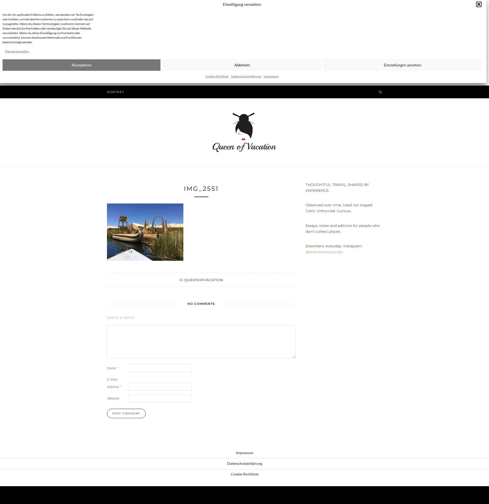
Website (113, 398)
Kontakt (115, 92)
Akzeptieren (81, 65)
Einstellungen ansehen (402, 65)
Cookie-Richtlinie (216, 76)
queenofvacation (203, 280)
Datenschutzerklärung (246, 76)
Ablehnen (242, 65)
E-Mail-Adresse (114, 383)
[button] (478, 4)
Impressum (271, 76)
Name (112, 368)
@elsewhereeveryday (324, 252)
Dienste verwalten (17, 51)
